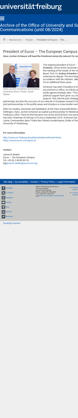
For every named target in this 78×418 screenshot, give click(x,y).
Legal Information (66, 181)
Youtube (9, 202)
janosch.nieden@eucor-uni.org (21, 163)
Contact (34, 181)
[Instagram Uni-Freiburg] (3, 198)
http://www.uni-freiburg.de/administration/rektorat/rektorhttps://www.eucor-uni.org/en (32, 139)
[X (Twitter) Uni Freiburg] (3, 193)
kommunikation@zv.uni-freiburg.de (51, 196)
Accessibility (21, 181)
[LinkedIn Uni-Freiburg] (3, 212)
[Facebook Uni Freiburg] (3, 188)
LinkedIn (9, 212)
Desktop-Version (11, 223)
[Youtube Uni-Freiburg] (3, 202)
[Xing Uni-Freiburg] (3, 207)
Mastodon (9, 216)
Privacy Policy (48, 181)
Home (4, 39)
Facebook (9, 188)
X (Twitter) (9, 193)
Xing (7, 207)
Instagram (9, 198)
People (29, 39)
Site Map (8, 181)
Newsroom (15, 39)
